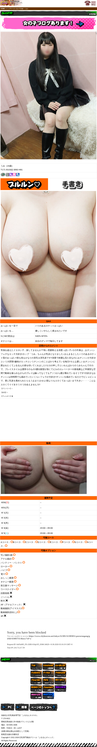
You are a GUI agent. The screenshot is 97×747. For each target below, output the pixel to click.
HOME (3, 9)
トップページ (10, 9)
